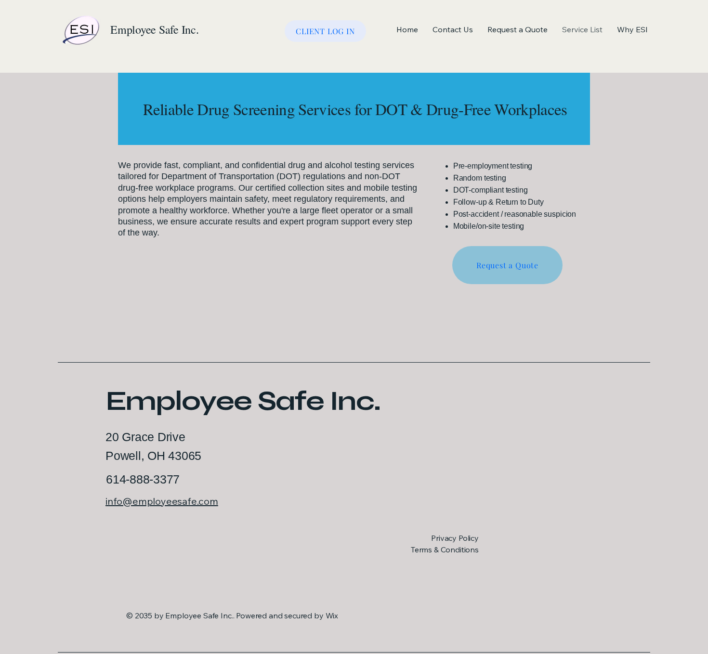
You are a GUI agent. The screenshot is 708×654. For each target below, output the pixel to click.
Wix (333, 615)
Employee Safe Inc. (243, 401)
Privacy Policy (455, 538)
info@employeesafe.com (161, 501)
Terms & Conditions (445, 549)
